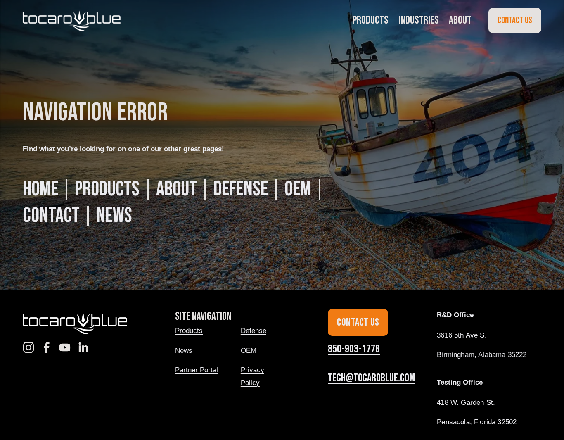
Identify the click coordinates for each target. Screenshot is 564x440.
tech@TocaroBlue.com (371, 378)
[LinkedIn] (83, 347)
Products (107, 189)
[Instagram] (28, 347)
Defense (240, 189)
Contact (51, 215)
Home (40, 189)
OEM (297, 189)
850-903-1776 (354, 349)
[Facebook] (46, 347)
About (176, 189)
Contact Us (515, 20)
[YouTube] (65, 347)
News (114, 215)
